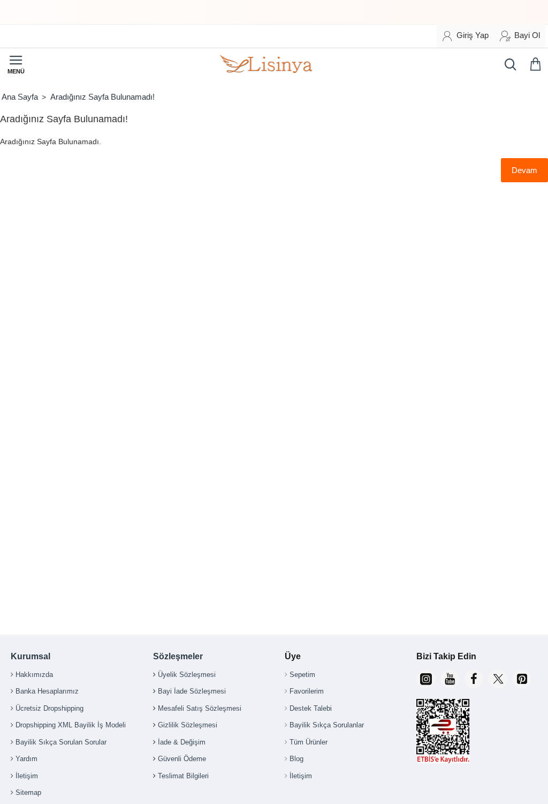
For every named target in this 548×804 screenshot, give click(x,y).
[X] (498, 678)
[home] (19, 97)
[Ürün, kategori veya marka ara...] (508, 64)
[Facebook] (474, 678)
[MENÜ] (16, 64)
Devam (524, 170)
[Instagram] (425, 678)
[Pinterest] (522, 678)
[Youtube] (449, 678)
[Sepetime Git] (537, 64)
